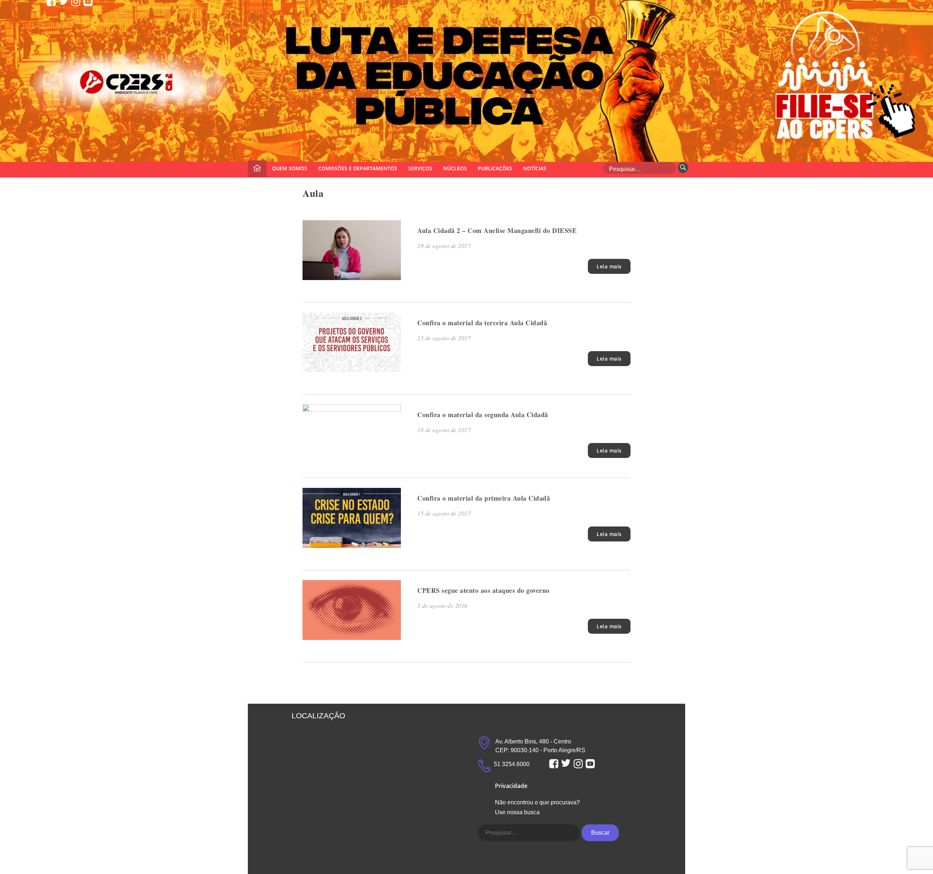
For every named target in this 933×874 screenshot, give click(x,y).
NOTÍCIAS (534, 168)
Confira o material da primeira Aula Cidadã (483, 498)
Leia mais (609, 266)
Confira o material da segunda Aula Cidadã (482, 414)
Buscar (600, 833)
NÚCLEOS (455, 168)
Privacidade (511, 786)
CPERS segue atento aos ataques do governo (483, 590)
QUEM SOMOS (289, 168)
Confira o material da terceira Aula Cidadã (482, 322)
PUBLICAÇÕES (495, 168)
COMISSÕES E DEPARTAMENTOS (357, 168)
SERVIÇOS (420, 168)
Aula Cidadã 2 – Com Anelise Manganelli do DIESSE (497, 230)
